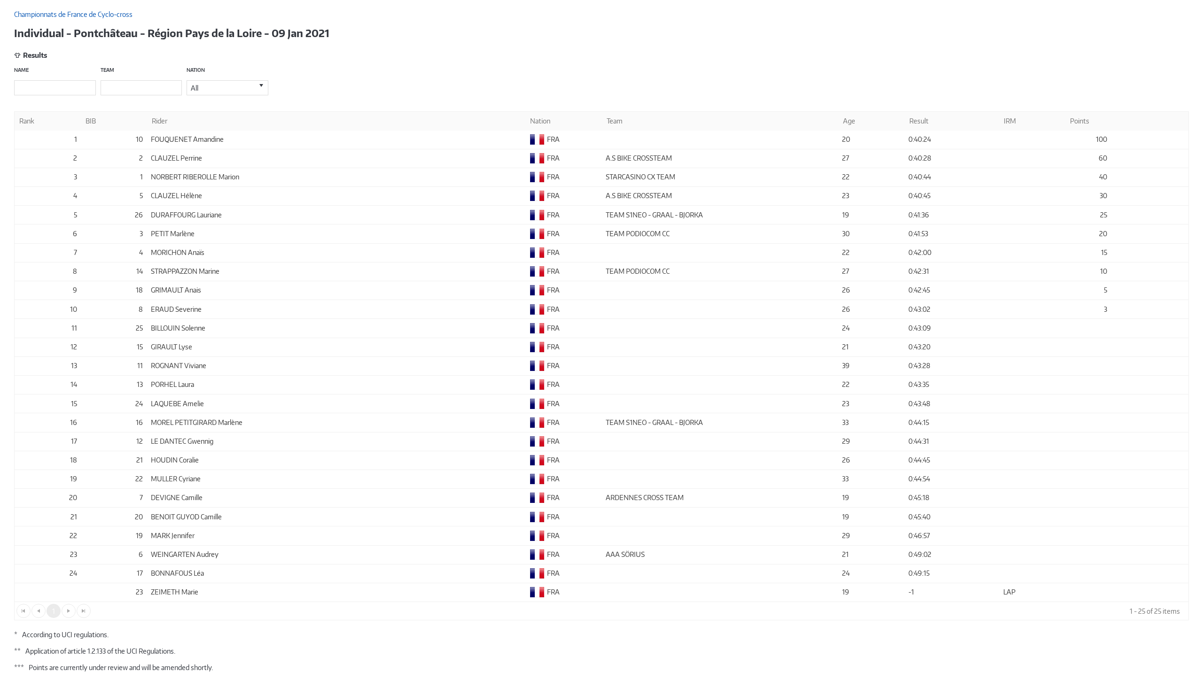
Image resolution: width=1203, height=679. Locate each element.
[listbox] (227, 87)
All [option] (194, 88)
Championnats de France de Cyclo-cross (73, 14)
